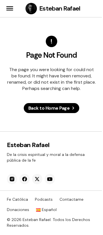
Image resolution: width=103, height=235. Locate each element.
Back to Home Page (49, 108)
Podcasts (44, 199)
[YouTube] (49, 179)
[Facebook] (24, 179)
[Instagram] (12, 179)
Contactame (72, 199)
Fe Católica (17, 199)
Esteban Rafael (59, 8)
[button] (10, 8)
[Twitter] (37, 179)
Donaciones (18, 209)
